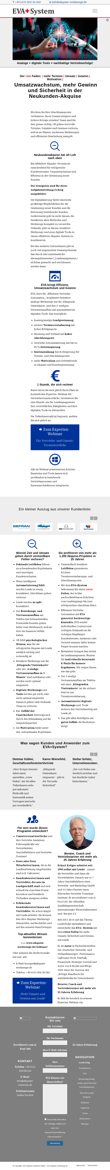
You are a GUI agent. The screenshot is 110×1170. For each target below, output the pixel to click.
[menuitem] (93, 10)
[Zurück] (92, 518)
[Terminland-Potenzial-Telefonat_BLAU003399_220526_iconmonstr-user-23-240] (32, 1024)
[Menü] (93, 10)
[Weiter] (95, 518)
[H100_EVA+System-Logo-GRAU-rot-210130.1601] (34, 10)
